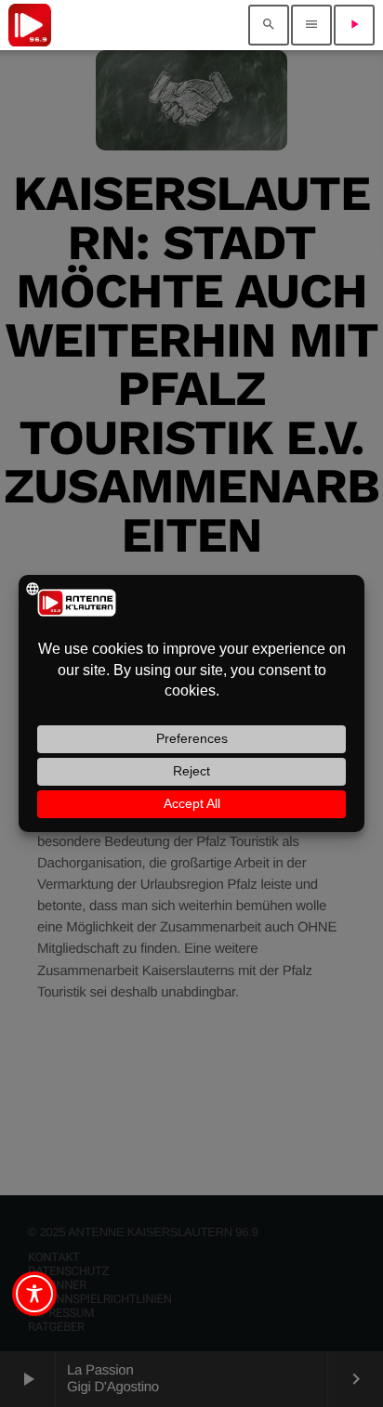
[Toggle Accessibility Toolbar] (34, 1293)
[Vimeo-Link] (29, 25)
